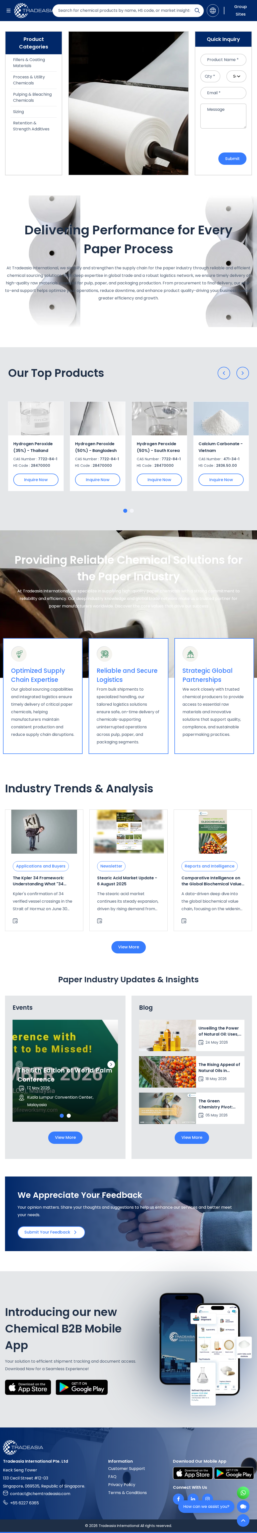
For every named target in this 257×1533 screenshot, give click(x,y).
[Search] (197, 10)
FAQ (112, 1476)
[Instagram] (207, 1499)
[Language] (213, 10)
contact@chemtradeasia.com (40, 1494)
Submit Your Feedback (47, 1232)
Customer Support (126, 1468)
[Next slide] (242, 373)
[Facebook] (178, 1499)
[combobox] (223, 60)
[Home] (128, 1447)
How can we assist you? (206, 1506)
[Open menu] (8, 10)
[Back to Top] (243, 1520)
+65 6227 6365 (24, 1503)
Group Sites (240, 10)
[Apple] (28, 1387)
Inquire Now (36, 480)
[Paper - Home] (31, 10)
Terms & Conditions (127, 1493)
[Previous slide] (224, 373)
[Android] (81, 1387)
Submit (232, 159)
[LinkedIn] (193, 1499)
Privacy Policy (121, 1485)
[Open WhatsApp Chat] (243, 1493)
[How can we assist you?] (243, 1506)
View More (128, 947)
